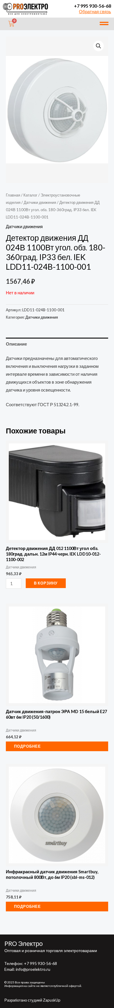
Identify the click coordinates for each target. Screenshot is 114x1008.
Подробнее (27, 746)
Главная (13, 195)
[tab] (57, 344)
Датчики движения (40, 202)
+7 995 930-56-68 (92, 5)
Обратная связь (95, 11)
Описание (16, 343)
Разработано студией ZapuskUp (32, 1000)
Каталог (30, 195)
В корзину (46, 583)
